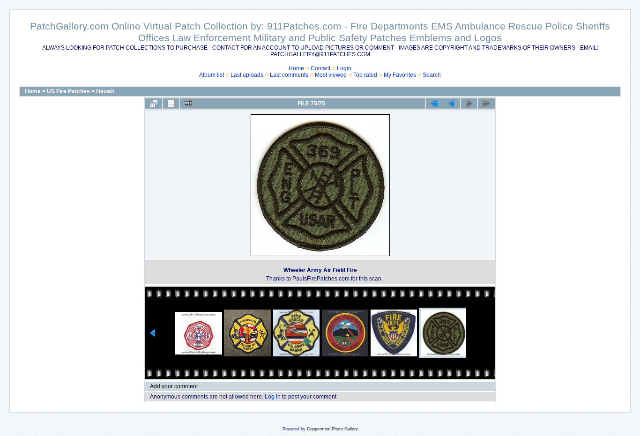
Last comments (289, 75)
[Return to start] (434, 103)
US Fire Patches (68, 91)
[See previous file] (451, 103)
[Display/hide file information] (171, 103)
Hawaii (105, 91)
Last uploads (247, 75)
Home (296, 68)
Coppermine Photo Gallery (332, 429)
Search (432, 75)
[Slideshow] (188, 103)
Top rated (365, 75)
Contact (320, 68)
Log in (273, 396)
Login (344, 68)
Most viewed (331, 75)
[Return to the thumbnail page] (153, 103)
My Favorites (400, 75)
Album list (211, 75)
